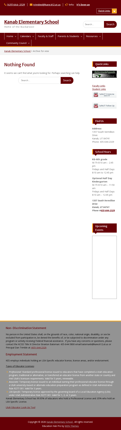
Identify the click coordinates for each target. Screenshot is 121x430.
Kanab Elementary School (31, 22)
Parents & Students (68, 36)
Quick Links (104, 10)
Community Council (16, 42)
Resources (92, 36)
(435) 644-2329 (16, 4)
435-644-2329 (108, 210)
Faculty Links (98, 85)
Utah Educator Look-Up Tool (20, 407)
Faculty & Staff (45, 36)
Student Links (99, 89)
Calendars (25, 36)
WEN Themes (72, 425)
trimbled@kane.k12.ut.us (46, 4)
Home (9, 36)
